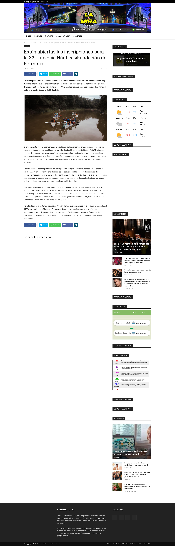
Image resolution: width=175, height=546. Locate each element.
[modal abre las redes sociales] (76, 74)
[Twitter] (149, 1)
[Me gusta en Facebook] (67, 74)
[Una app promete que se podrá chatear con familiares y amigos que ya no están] (117, 487)
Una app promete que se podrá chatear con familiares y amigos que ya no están (137, 486)
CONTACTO (77, 36)
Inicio (25, 43)
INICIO (28, 36)
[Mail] (145, 1)
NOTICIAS (49, 36)
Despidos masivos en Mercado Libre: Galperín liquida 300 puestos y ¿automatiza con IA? (137, 475)
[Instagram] (141, 1)
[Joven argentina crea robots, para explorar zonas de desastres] (131, 441)
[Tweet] (43, 74)
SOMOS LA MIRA (63, 36)
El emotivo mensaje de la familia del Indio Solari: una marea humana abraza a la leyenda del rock (131, 247)
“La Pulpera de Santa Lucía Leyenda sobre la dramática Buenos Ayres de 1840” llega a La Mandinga (137, 260)
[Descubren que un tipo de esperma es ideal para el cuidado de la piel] (117, 466)
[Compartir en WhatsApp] (55, 74)
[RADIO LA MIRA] (87, 18)
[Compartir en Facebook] (30, 74)
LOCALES (38, 36)
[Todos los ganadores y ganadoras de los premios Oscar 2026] (117, 273)
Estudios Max (57, 544)
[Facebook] (137, 1)
